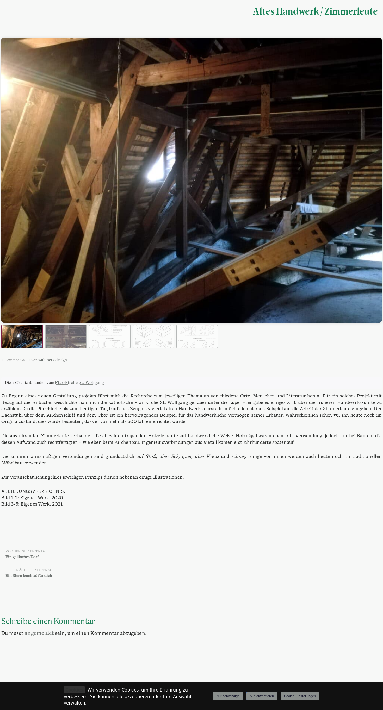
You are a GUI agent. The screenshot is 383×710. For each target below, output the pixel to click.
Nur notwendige (227, 696)
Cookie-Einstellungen (300, 696)
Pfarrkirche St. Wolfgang (79, 383)
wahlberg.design (52, 360)
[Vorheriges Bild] (10, 180)
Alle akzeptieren (262, 696)
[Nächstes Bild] (373, 180)
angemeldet (39, 633)
